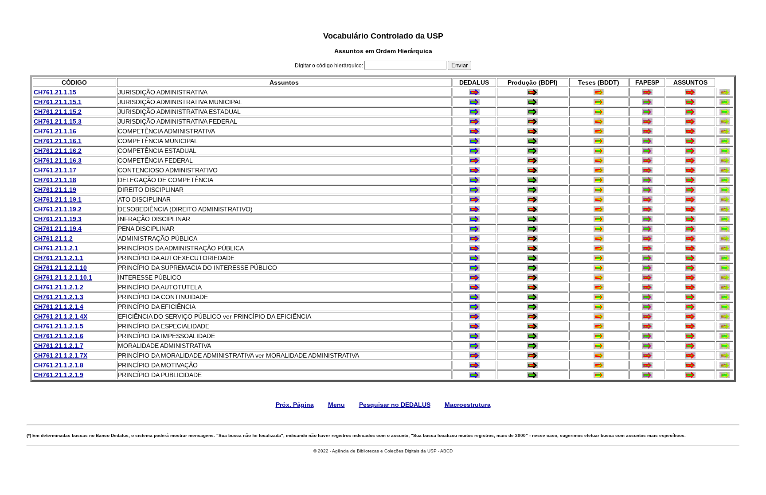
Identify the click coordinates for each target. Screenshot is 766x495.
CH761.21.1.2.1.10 (60, 267)
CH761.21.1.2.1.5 (58, 326)
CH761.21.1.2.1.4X (60, 316)
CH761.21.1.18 (55, 179)
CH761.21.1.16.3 (58, 160)
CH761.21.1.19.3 (58, 218)
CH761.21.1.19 (55, 189)
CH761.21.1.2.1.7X (60, 355)
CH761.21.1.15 (55, 92)
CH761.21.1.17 (55, 170)
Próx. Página (295, 404)
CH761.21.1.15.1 (58, 101)
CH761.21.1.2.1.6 (58, 335)
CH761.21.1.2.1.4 (58, 306)
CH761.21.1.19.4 (58, 228)
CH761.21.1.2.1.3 (58, 296)
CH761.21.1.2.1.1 (58, 257)
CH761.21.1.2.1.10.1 (63, 277)
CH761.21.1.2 (53, 238)
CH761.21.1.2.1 (56, 248)
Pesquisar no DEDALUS (394, 404)
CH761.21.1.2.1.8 (58, 365)
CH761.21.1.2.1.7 (58, 345)
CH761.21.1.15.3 (58, 121)
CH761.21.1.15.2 (58, 111)
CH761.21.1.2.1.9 (58, 374)
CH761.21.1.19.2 (58, 209)
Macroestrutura (468, 404)
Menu (336, 404)
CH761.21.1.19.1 (58, 199)
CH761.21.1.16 (55, 131)
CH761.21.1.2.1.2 (58, 287)
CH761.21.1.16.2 (58, 150)
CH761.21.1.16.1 (58, 140)
